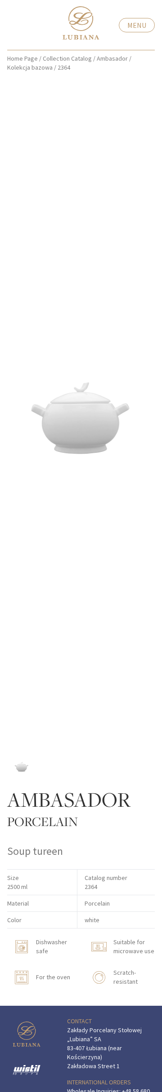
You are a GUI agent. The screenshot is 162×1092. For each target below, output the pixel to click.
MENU (136, 25)
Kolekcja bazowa (30, 67)
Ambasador (112, 58)
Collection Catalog (67, 58)
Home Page (22, 58)
